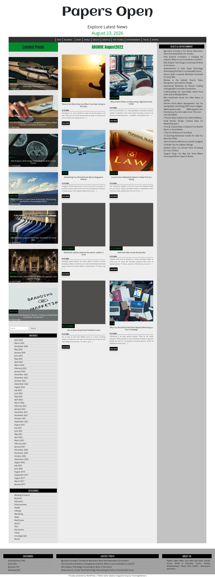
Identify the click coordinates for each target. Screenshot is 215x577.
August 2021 (19, 424)
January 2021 (19, 446)
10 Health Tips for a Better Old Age (178, 144)
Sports (155, 40)
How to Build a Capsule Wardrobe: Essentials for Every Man (33, 239)
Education (13, 119)
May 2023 (18, 359)
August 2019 (19, 472)
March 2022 (19, 403)
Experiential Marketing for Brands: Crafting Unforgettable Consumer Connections (33, 316)
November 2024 (21, 346)
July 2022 (18, 390)
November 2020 (21, 453)
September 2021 (21, 421)
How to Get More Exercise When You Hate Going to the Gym (83, 105)
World (87, 40)
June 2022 (18, 393)
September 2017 (21, 475)
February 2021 (20, 443)
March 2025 (19, 343)
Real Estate (19, 520)
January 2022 (19, 409)
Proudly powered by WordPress (82, 576)
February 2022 (20, 406)
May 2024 (18, 349)
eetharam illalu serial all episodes (131, 252)
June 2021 (18, 431)
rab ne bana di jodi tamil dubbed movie (83, 330)
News (78, 40)
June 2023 (18, 355)
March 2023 (19, 365)
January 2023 (19, 371)
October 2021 (20, 418)
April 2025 (18, 340)
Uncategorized (20, 536)
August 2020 (19, 462)
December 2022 (21, 374)
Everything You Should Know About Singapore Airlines (83, 178)
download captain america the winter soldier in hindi (83, 253)
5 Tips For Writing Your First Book (178, 132)
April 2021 (18, 437)
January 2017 (19, 484)
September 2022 (21, 384)
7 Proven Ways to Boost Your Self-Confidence (183, 118)
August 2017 (19, 478)
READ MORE (65, 123)
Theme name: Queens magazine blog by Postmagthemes (121, 576)
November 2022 (21, 377)
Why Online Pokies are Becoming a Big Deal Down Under (131, 103)
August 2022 (19, 387)
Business (68, 40)
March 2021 (19, 440)
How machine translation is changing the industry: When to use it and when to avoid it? (33, 123)
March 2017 (19, 481)
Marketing (13, 195)
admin (17, 89)
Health (96, 40)
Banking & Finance (22, 495)
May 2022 (18, 396)
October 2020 (20, 456)
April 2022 (18, 399)
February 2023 (20, 368)
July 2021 (18, 428)
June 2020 (18, 468)
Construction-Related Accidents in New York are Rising (131, 178)
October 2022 (20, 381)
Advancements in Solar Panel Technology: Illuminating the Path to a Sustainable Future (33, 200)
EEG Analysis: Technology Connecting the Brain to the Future (33, 162)
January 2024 (19, 352)
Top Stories (118, 40)
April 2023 (18, 362)
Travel (146, 40)
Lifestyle (106, 40)
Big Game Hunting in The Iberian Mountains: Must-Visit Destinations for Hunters (33, 85)
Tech (59, 40)
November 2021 (21, 415)
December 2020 (21, 450)
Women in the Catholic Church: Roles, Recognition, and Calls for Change (33, 277)
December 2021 (21, 412)
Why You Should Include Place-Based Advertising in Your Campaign (131, 328)
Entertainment (133, 40)
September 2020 (21, 459)
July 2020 (18, 465)
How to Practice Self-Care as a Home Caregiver (183, 141)
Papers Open (107, 12)
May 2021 (18, 434)
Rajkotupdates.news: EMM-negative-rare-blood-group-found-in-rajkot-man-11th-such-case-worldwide (183, 112)
